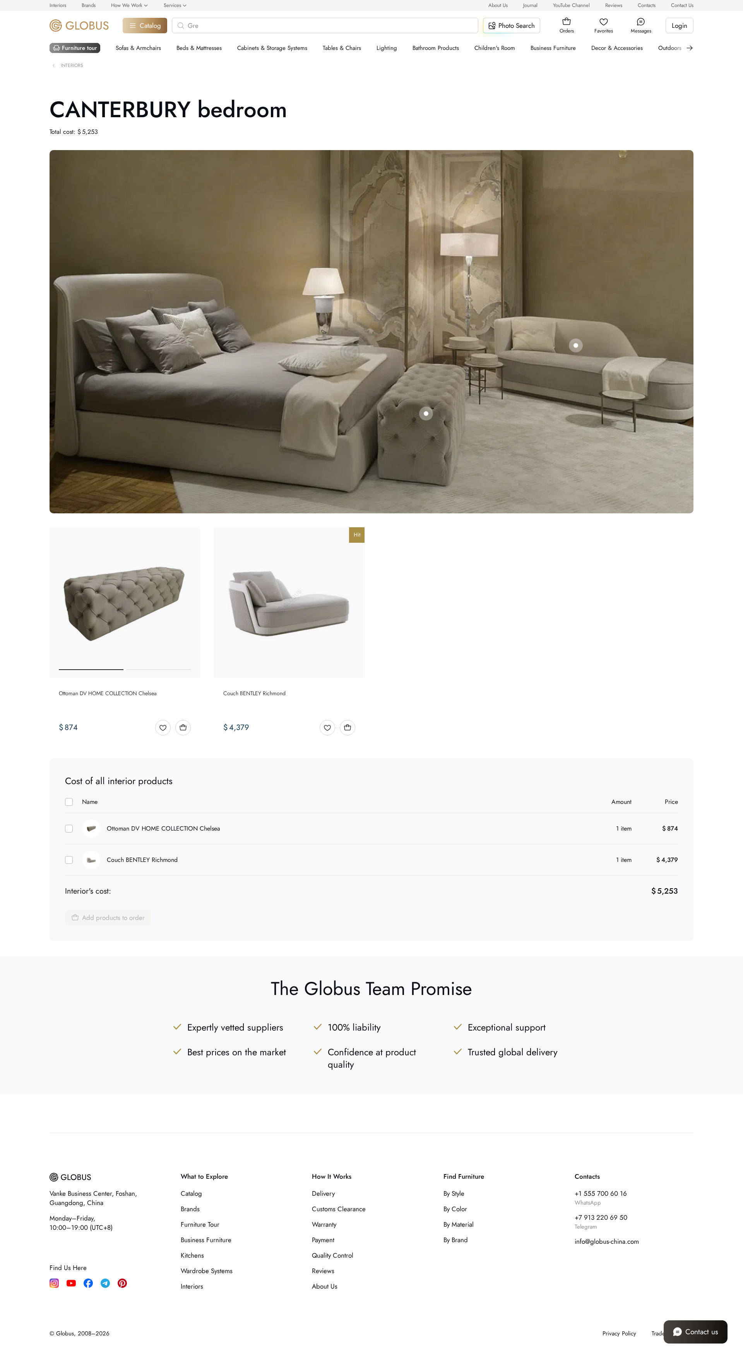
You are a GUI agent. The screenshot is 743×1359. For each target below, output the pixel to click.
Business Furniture (553, 48)
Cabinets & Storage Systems (272, 48)
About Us (498, 5)
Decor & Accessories (617, 48)
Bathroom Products (436, 48)
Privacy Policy (619, 1333)
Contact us (701, 1332)
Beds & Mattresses (199, 48)
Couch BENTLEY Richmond (142, 859)
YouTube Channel (571, 5)
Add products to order (113, 917)
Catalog (150, 25)
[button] (566, 21)
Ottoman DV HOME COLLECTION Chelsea (163, 828)
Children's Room (494, 48)
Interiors (58, 5)
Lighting (387, 48)
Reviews (613, 5)
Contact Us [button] (682, 5)
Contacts (647, 5)
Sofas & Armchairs (138, 48)
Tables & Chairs (342, 48)
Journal (530, 5)
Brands (89, 5)
